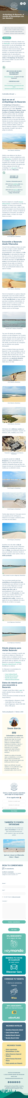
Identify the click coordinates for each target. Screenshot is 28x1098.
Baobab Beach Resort (11, 676)
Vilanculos (7, 43)
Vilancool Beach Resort (12, 679)
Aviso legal (14, 1076)
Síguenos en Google (20, 37)
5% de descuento (8, 76)
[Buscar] (21, 3)
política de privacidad (16, 896)
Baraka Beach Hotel (11, 677)
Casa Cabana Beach (11, 674)
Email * (3, 890)
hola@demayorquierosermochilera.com (14, 1078)
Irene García (14, 728)
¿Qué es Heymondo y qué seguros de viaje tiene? (14, 86)
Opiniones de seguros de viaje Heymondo (14, 88)
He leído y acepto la (12, 896)
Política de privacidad (14, 1072)
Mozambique (7, 37)
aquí (20, 690)
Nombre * (4, 883)
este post (14, 168)
